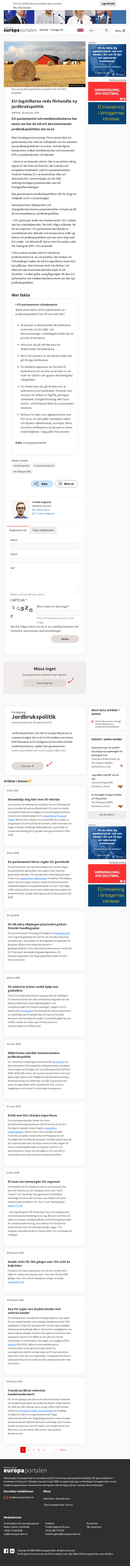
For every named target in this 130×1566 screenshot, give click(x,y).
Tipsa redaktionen (43, 530)
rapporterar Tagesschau (33, 878)
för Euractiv (27, 1010)
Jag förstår (108, 3)
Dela (44, 484)
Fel (12, 568)
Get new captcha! (11, 616)
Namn (14, 540)
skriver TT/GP (15, 1205)
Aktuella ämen (63, 1498)
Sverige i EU (57, 29)
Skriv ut (69, 484)
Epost (13, 554)
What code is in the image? (52, 606)
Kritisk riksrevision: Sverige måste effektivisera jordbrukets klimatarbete (108, 724)
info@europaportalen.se (21, 1497)
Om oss (69, 1504)
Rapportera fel (17, 530)
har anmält (58, 1061)
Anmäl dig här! (45, 683)
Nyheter (44, 29)
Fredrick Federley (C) (44, 465)
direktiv (12, 1344)
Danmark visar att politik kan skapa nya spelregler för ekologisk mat (107, 751)
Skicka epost (43, 509)
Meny (118, 30)
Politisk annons (117, 80)
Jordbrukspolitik (21, 465)
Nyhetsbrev (49, 1498)
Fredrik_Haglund (45, 513)
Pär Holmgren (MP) (22, 471)
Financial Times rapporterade (36, 1410)
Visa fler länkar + (107, 814)
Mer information (22, 7)
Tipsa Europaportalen (54, 1504)
